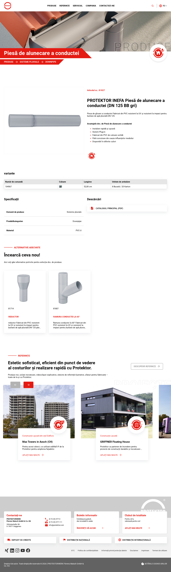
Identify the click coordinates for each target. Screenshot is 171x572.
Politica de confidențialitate (88, 551)
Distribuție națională (78, 540)
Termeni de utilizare (159, 551)
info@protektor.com (56, 525)
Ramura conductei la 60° (66, 317)
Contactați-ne (106, 6)
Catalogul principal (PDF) (109, 208)
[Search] (152, 5)
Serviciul (78, 6)
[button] (163, 5)
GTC (73, 551)
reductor (13, 317)
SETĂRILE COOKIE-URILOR (156, 564)
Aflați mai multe (31, 455)
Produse (51, 6)
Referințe (64, 6)
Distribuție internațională (136, 540)
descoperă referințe (145, 366)
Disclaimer (134, 551)
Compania (91, 6)
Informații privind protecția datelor (114, 551)
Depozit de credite (21, 540)
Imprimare (145, 551)
